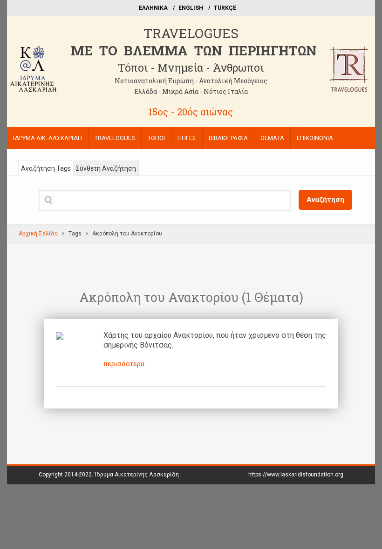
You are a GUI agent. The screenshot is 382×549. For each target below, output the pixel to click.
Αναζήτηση (325, 199)
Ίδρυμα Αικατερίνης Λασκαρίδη (137, 474)
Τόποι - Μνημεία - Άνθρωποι (191, 67)
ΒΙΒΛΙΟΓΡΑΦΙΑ (228, 137)
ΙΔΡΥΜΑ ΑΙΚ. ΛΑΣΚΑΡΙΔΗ (47, 137)
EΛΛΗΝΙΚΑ (153, 8)
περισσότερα (123, 364)
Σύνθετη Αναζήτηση (106, 168)
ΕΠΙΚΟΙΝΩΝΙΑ (315, 137)
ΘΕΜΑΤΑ (272, 137)
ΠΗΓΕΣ (186, 137)
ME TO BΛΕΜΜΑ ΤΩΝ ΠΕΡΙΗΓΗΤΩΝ (194, 50)
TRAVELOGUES (191, 33)
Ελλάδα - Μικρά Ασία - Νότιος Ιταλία (191, 91)
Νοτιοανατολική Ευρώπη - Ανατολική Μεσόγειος (191, 80)
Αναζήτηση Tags (46, 168)
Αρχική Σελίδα (38, 233)
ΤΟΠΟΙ (156, 137)
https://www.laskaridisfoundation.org (295, 474)
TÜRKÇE (225, 8)
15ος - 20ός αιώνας (191, 112)
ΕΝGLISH (190, 8)
